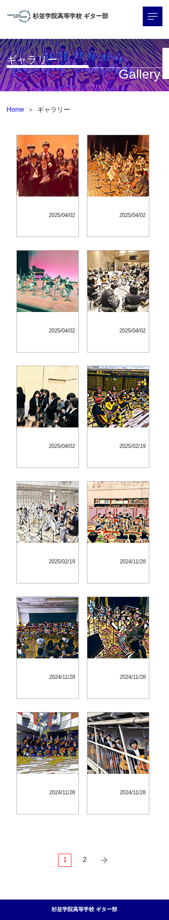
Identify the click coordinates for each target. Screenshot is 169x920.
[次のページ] (104, 860)
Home (15, 109)
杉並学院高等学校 (57, 15)
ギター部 (96, 15)
